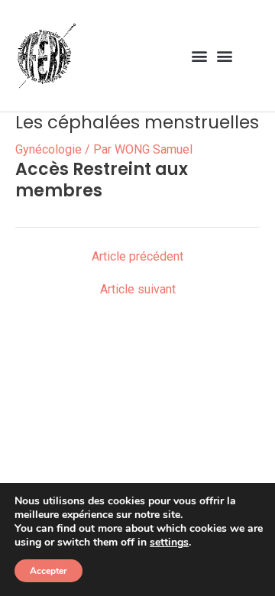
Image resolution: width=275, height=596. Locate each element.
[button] (199, 55)
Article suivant (138, 289)
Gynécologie (48, 149)
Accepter (48, 571)
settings (169, 542)
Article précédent (137, 257)
